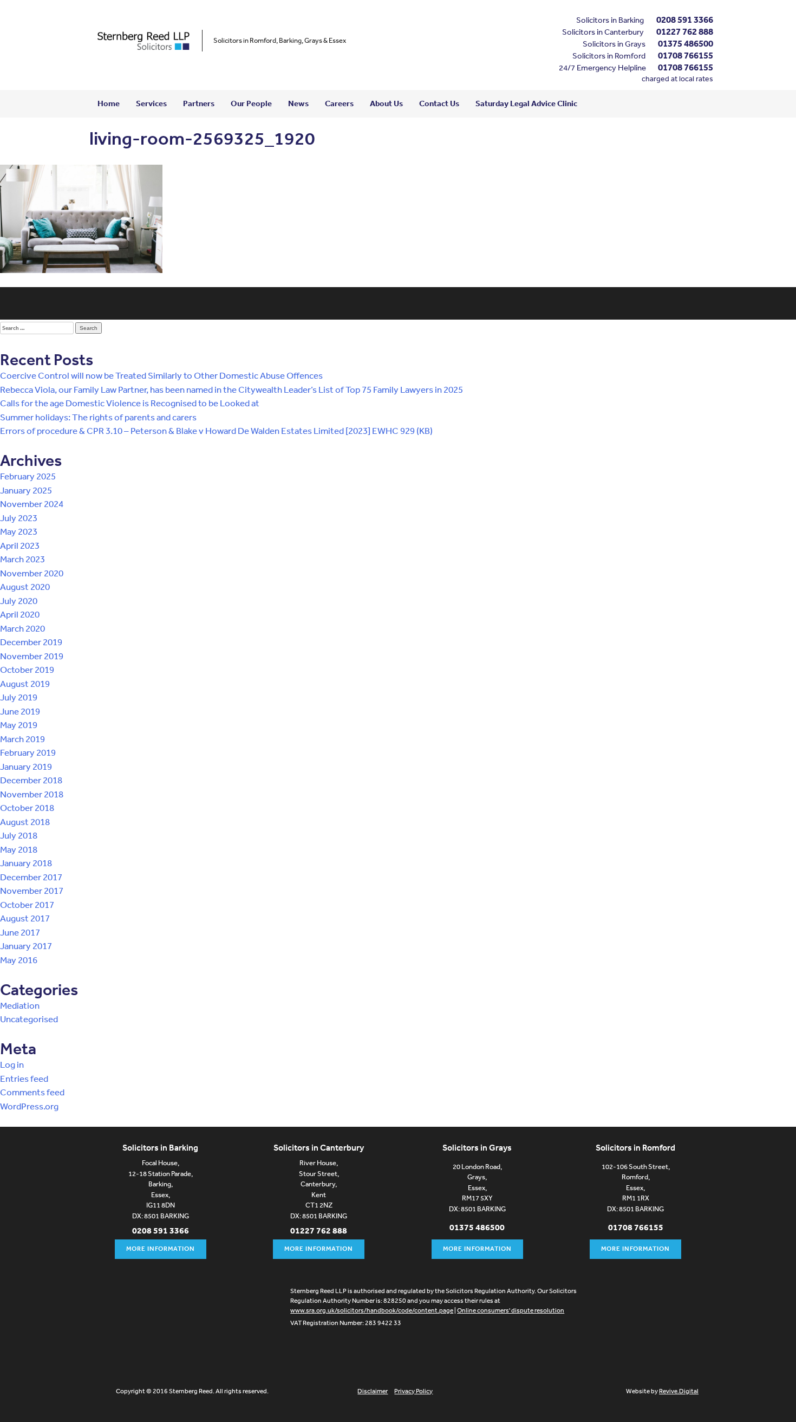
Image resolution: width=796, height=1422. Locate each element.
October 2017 (27, 904)
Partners (198, 103)
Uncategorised (29, 1018)
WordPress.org (29, 1106)
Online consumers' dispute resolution (510, 1310)
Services (151, 103)
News (298, 103)
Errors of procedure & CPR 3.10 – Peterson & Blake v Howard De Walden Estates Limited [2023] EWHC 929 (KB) (216, 430)
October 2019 (27, 669)
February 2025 (28, 476)
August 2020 (25, 586)
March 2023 (22, 558)
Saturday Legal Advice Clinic (526, 103)
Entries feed (24, 1078)
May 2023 (18, 531)
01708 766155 (685, 55)
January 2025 (26, 490)
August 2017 (25, 918)
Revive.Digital (679, 1391)
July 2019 (18, 697)
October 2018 (27, 807)
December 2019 (31, 641)
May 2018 (18, 849)
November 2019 (31, 655)
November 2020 (31, 573)
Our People (251, 103)
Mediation (20, 1005)
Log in (12, 1064)
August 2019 (25, 683)
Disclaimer (372, 1391)
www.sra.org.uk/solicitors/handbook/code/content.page (371, 1310)
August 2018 (25, 821)
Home (108, 103)
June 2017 (20, 932)
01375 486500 (685, 43)
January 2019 (26, 766)
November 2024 (31, 503)
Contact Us (439, 103)
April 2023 (20, 545)
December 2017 (31, 876)
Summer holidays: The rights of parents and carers (98, 417)
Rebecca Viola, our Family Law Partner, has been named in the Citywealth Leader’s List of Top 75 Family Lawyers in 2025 (231, 389)
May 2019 (18, 724)
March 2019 (22, 738)
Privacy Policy (413, 1391)
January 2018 (26, 862)
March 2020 (22, 628)
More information (160, 1248)
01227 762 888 (684, 31)
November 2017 (31, 890)
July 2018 (18, 835)
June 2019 (20, 711)
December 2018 (31, 779)
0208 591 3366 (684, 19)
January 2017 (26, 945)
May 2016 (18, 959)
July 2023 (18, 517)
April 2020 (20, 614)
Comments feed (32, 1092)
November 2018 (31, 794)
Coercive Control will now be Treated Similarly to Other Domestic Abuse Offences (161, 375)
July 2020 (18, 600)
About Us (386, 103)
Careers (339, 103)
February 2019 (28, 752)
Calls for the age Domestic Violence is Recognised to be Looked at (129, 402)
